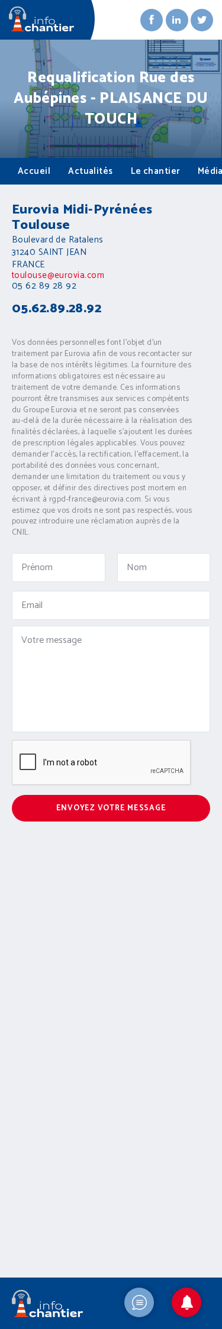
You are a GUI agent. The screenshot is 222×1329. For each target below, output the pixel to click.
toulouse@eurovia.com (58, 275)
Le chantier (155, 171)
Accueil (34, 171)
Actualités (90, 171)
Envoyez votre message (111, 808)
